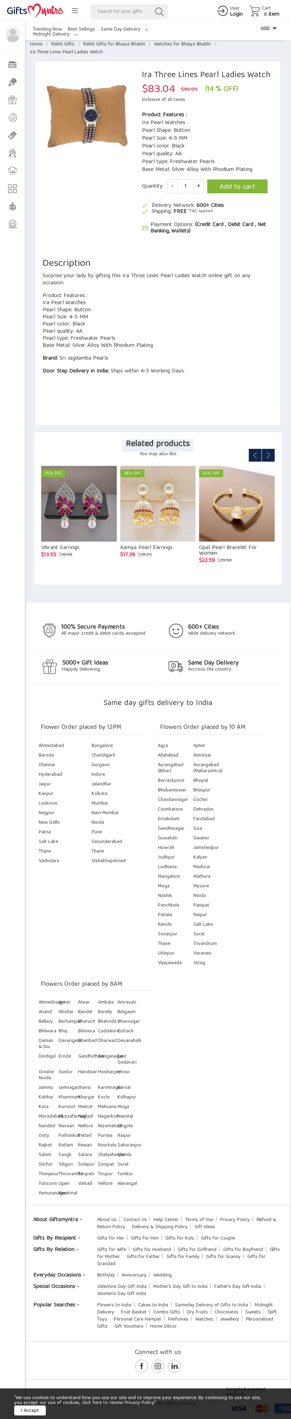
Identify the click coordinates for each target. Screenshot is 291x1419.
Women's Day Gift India (121, 1294)
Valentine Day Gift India (122, 1287)
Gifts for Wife (111, 1250)
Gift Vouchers (128, 1326)
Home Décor (163, 1326)
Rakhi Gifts (63, 44)
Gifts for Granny (223, 1257)
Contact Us (135, 1220)
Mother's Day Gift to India (180, 1287)
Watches (204, 1319)
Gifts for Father (143, 1257)
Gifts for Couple (218, 1238)
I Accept (30, 1411)
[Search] (159, 11)
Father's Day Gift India (237, 1287)
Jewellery (229, 1319)
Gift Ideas (204, 1227)
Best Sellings (81, 29)
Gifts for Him (145, 1238)
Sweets (253, 1312)
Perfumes (178, 1319)
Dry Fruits (197, 1312)
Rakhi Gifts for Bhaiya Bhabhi (114, 44)
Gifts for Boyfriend (243, 1250)
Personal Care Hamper (137, 1319)
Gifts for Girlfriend (197, 1250)
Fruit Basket (134, 1312)
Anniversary (134, 1275)
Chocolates (226, 1312)
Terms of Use (199, 1220)
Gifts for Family (182, 1257)
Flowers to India (114, 1305)
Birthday (106, 1275)
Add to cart (237, 187)
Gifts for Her (110, 1238)
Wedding (162, 1275)
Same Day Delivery (121, 29)
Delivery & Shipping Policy (160, 1227)
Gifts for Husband (152, 1250)
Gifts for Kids (179, 1238)
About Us (107, 1220)
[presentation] (255, 455)
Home (36, 44)
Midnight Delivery (52, 34)
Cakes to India (153, 1305)
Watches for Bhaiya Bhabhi (182, 44)
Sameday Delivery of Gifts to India (211, 1305)
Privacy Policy (235, 1220)
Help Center (166, 1220)
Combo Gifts (166, 1312)
